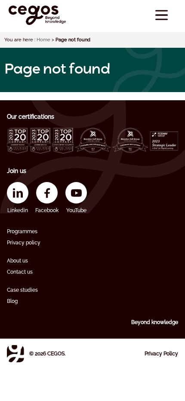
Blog (12, 301)
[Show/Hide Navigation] (161, 15)
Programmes (22, 231)
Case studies (22, 290)
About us (17, 261)
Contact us (20, 272)
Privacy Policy (161, 354)
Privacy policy (23, 243)
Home (43, 40)
